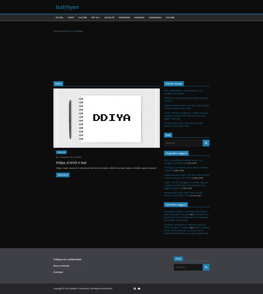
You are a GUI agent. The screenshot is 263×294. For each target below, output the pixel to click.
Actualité (109, 17)
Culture (82, 17)
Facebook (139, 17)
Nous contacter (61, 265)
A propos (58, 272)
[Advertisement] (131, 54)
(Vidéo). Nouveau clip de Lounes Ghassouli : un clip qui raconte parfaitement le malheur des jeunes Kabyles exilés (186, 230)
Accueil (59, 17)
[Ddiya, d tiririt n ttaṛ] (106, 118)
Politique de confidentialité (67, 259)
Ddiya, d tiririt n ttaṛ (71, 162)
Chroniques (155, 17)
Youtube (170, 17)
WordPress (107, 288)
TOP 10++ (95, 17)
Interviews (124, 17)
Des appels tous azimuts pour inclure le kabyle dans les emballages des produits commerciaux (186, 217)
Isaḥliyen (67, 7)
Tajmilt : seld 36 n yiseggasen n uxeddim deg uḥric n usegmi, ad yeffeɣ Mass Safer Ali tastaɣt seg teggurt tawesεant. (186, 116)
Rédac (79, 157)
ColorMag (93, 288)
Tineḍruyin (61, 152)
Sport (71, 17)
